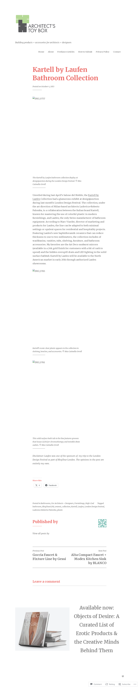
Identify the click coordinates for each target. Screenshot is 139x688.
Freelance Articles (65, 52)
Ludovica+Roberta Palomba (44, 510)
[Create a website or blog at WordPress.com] (123, 676)
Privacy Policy (102, 52)
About (51, 52)
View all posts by (41, 533)
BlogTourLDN (48, 506)
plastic (60, 510)
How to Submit (85, 52)
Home (41, 52)
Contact (117, 52)
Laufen (81, 506)
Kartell (74, 506)
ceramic (58, 506)
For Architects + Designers (62, 503)
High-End (89, 503)
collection (66, 506)
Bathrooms (45, 503)
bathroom (37, 506)
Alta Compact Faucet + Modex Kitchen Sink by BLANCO (88, 557)
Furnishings (79, 503)
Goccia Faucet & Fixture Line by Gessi (49, 555)
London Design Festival (94, 506)
